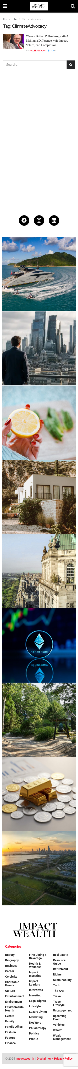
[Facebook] (24, 220)
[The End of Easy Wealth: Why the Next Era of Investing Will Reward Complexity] (39, 348)
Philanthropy (37, 1028)
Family (9, 1021)
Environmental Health (15, 1008)
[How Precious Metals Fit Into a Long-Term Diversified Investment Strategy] (39, 794)
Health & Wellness (35, 965)
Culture (10, 990)
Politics (34, 1033)
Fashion (10, 1032)
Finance (10, 1043)
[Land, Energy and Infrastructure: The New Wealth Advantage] (39, 868)
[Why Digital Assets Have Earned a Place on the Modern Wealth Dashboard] (39, 645)
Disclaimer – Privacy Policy (55, 1058)
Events (9, 1016)
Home (6, 19)
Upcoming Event (59, 1017)
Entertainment (14, 996)
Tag (16, 19)
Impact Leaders (34, 982)
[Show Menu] (5, 6)
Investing (35, 995)
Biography (12, 960)
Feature (10, 1037)
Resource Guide (59, 962)
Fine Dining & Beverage (38, 956)
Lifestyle (35, 1006)
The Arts (58, 990)
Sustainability (62, 980)
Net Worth (35, 1022)
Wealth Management (62, 1037)
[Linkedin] (54, 220)
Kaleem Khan (38, 50)
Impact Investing (35, 974)
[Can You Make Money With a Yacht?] (39, 274)
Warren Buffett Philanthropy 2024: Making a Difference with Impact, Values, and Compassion (47, 41)
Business (11, 965)
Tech (56, 985)
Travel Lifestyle (59, 1003)
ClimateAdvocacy (32, 19)
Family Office (14, 1026)
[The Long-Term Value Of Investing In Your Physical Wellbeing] (39, 423)
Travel (57, 996)
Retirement (60, 969)
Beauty (10, 954)
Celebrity (11, 976)
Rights (57, 974)
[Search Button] (73, 6)
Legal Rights (37, 1000)
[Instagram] (39, 220)
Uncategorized (62, 1010)
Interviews (36, 990)
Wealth (57, 1030)
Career (9, 971)
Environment (13, 1001)
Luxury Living (38, 1011)
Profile (33, 1039)
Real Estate (60, 954)
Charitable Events (12, 983)
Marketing (36, 1017)
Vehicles (58, 1024)
